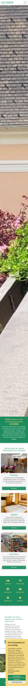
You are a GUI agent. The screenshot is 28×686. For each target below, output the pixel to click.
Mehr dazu (14, 488)
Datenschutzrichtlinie (13, 671)
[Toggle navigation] (25, 2)
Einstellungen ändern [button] (17, 682)
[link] (14, 671)
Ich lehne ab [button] (17, 679)
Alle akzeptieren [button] (17, 676)
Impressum (11, 672)
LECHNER (7, 2)
